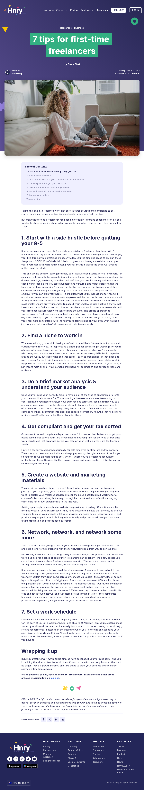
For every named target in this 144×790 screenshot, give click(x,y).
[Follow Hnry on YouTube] (34, 758)
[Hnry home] (22, 747)
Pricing (74, 10)
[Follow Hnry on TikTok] (28, 758)
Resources (102, 10)
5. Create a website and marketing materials (48, 187)
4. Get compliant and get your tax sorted (46, 183)
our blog (54, 678)
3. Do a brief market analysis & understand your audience (55, 179)
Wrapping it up (33, 199)
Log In (135, 10)
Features (86, 10)
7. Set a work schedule (37, 195)
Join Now (119, 10)
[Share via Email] (62, 719)
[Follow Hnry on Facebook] (9, 758)
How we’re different (53, 10)
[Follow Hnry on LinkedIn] (22, 758)
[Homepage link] (15, 10)
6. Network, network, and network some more (49, 191)
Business (79, 27)
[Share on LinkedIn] (56, 719)
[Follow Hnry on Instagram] (15, 758)
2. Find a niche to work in (38, 175)
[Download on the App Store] (14, 766)
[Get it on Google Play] (30, 766)
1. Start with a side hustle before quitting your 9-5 (51, 171)
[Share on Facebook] (43, 719)
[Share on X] (49, 719)
